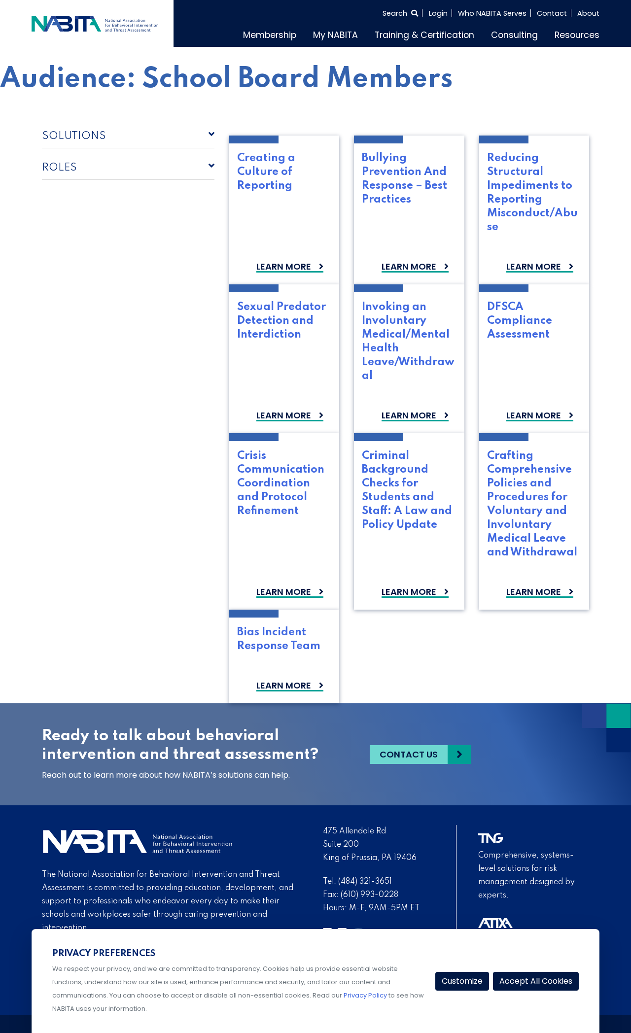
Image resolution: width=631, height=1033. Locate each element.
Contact (552, 13)
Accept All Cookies (535, 981)
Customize (462, 981)
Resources (577, 35)
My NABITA (335, 35)
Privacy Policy (365, 995)
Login (438, 13)
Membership (269, 35)
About (588, 13)
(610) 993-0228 (369, 895)
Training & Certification (424, 35)
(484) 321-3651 (365, 882)
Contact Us (409, 754)
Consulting (514, 35)
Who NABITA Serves (492, 13)
